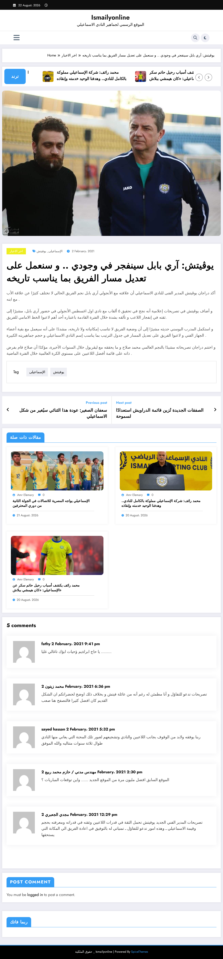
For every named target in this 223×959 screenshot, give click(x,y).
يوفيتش (41, 251)
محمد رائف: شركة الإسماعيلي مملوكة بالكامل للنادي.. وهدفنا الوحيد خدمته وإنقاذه (82, 75)
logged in (35, 895)
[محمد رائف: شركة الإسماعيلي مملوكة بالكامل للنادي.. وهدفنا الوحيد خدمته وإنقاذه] (166, 470)
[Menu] (16, 37)
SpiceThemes (139, 951)
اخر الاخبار (16, 251)
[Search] (195, 38)
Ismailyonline (110, 17)
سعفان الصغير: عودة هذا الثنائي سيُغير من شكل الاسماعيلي (63, 413)
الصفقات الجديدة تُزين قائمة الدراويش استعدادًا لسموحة (160, 413)
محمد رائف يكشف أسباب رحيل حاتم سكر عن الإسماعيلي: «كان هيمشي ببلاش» (174, 75)
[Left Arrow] (199, 77)
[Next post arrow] (215, 409)
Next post (124, 403)
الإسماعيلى (55, 251)
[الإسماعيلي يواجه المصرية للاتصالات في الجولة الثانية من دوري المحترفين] (57, 470)
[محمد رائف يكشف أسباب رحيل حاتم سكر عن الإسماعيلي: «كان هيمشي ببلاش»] (57, 555)
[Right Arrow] (208, 77)
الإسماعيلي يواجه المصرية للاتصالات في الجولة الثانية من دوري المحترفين (51, 503)
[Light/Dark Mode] (205, 37)
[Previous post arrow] (8, 409)
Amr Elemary (25, 495)
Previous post (96, 403)
